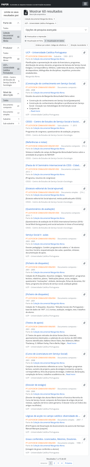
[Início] (27, 4)
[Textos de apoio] (34, 322)
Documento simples (11, 113)
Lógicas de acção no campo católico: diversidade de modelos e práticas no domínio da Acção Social (53, 416)
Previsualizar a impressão (36, 36)
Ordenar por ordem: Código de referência (51, 45)
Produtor (7, 47)
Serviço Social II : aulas (37, 235)
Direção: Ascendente (78, 45)
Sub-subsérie (11, 124)
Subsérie (11, 119)
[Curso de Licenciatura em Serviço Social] (46, 354)
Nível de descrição (8, 93)
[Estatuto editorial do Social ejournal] (44, 188)
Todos (5, 28)
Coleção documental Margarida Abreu (11, 37)
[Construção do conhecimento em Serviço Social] (51, 83)
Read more (35, 111)
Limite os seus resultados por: (11, 14)
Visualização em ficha (35, 41)
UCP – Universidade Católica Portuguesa (11, 69)
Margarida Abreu (11, 58)
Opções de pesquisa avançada (41, 29)
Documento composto (11, 106)
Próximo (68, 463)
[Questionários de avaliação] (40, 209)
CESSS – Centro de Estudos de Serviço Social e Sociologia (11, 81)
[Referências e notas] (36, 142)
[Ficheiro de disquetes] (37, 263)
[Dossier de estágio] (36, 385)
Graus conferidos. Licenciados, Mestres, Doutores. (51, 439)
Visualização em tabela (55, 41)
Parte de (7, 22)
